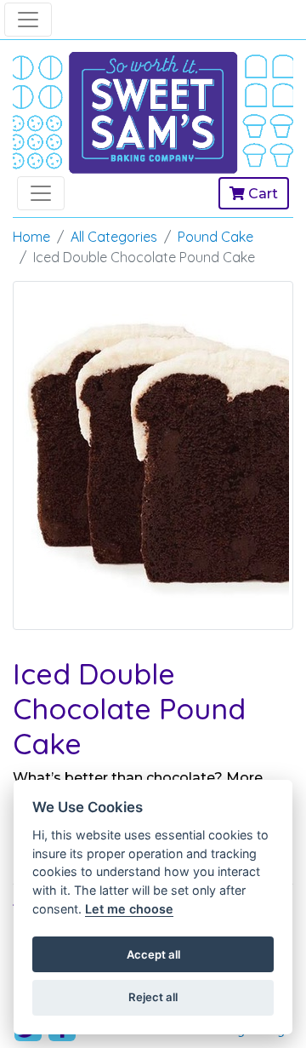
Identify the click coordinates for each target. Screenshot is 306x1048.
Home (31, 236)
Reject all (153, 997)
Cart (261, 194)
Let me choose (129, 909)
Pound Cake (215, 236)
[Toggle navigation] (28, 20)
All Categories (114, 236)
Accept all (153, 954)
